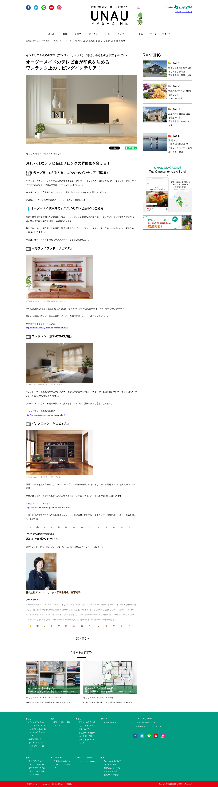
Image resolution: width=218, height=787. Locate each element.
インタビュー (124, 34)
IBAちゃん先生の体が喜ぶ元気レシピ (112, 763)
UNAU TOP (58, 41)
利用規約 (69, 784)
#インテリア (56, 154)
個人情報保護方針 (57, 784)
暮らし (51, 34)
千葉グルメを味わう (112, 775)
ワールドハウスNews (84, 758)
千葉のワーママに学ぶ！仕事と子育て (87, 734)
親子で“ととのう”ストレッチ (87, 741)
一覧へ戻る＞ (81, 638)
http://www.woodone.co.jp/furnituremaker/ (45, 415)
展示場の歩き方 (110, 722)
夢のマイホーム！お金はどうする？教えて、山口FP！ (37, 771)
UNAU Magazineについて (183, 12)
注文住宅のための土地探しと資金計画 (37, 763)
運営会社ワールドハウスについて (38, 784)
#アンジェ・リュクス (41, 154)
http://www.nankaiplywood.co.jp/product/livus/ (47, 327)
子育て (77, 34)
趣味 (64, 34)
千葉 (140, 34)
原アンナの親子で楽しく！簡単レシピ (87, 724)
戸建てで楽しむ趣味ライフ (62, 724)
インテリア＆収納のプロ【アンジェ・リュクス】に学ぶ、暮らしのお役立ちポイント (37, 729)
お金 (107, 34)
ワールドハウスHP (160, 34)
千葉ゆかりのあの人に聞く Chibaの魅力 (62, 764)
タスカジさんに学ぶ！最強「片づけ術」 (36, 746)
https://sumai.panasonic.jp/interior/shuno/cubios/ (48, 507)
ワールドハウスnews (87, 761)
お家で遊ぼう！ (35, 739)
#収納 (110, 698)
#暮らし (29, 154)
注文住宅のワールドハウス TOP (37, 41)
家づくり (93, 34)
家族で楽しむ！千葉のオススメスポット (112, 769)
